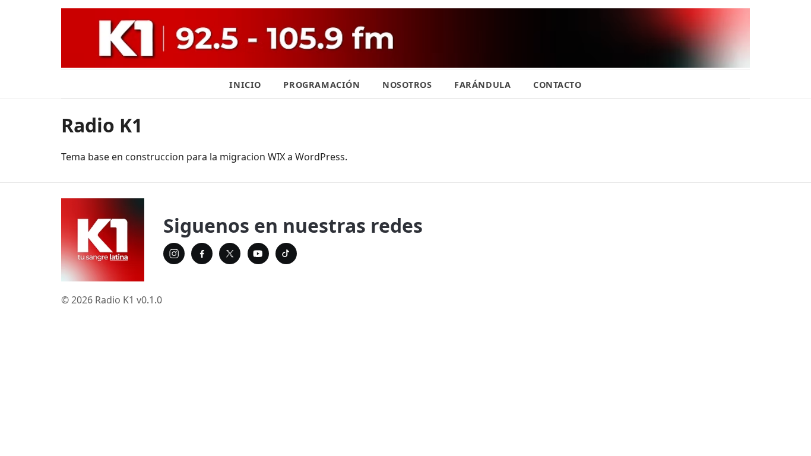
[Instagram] (174, 253)
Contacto (557, 84)
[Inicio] (102, 239)
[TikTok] (286, 253)
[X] (229, 253)
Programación (321, 84)
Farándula (482, 84)
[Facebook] (202, 253)
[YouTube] (258, 253)
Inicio (245, 84)
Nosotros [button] (407, 84)
